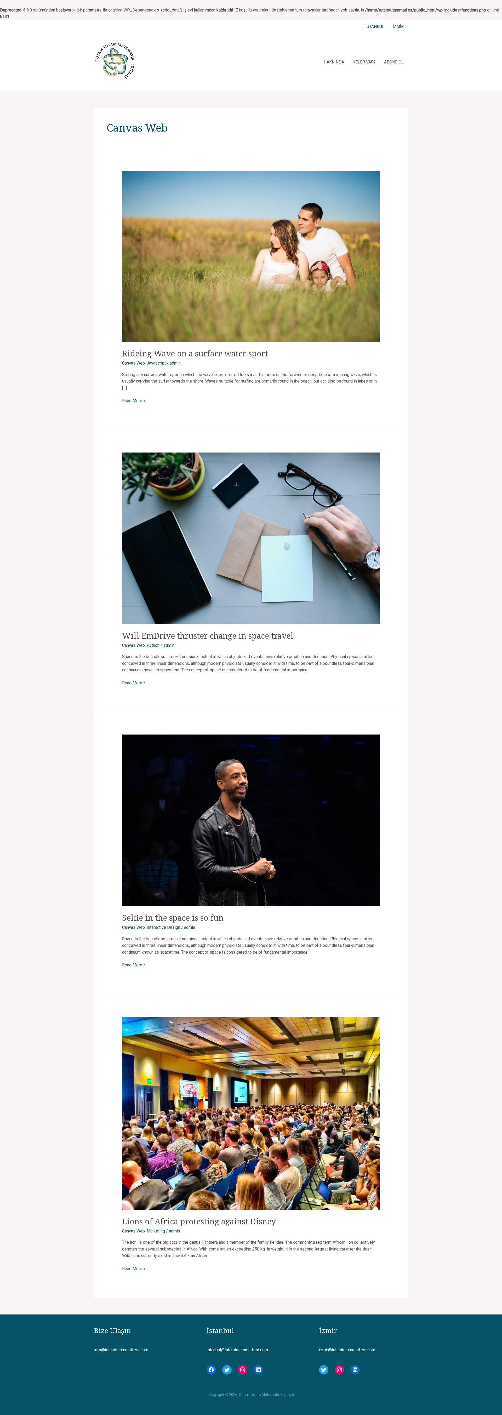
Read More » (133, 401)
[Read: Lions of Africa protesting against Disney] (251, 1113)
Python (153, 645)
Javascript (156, 363)
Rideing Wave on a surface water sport (195, 353)
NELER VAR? (364, 62)
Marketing (156, 1231)
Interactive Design (163, 927)
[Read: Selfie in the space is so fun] (251, 820)
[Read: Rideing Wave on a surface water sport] (251, 256)
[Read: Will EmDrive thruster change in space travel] (251, 538)
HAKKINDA (334, 62)
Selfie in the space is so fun (173, 917)
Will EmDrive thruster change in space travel (207, 635)
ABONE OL (394, 62)
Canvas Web (133, 363)
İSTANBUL (375, 26)
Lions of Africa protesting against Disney (199, 1221)
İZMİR (398, 26)
